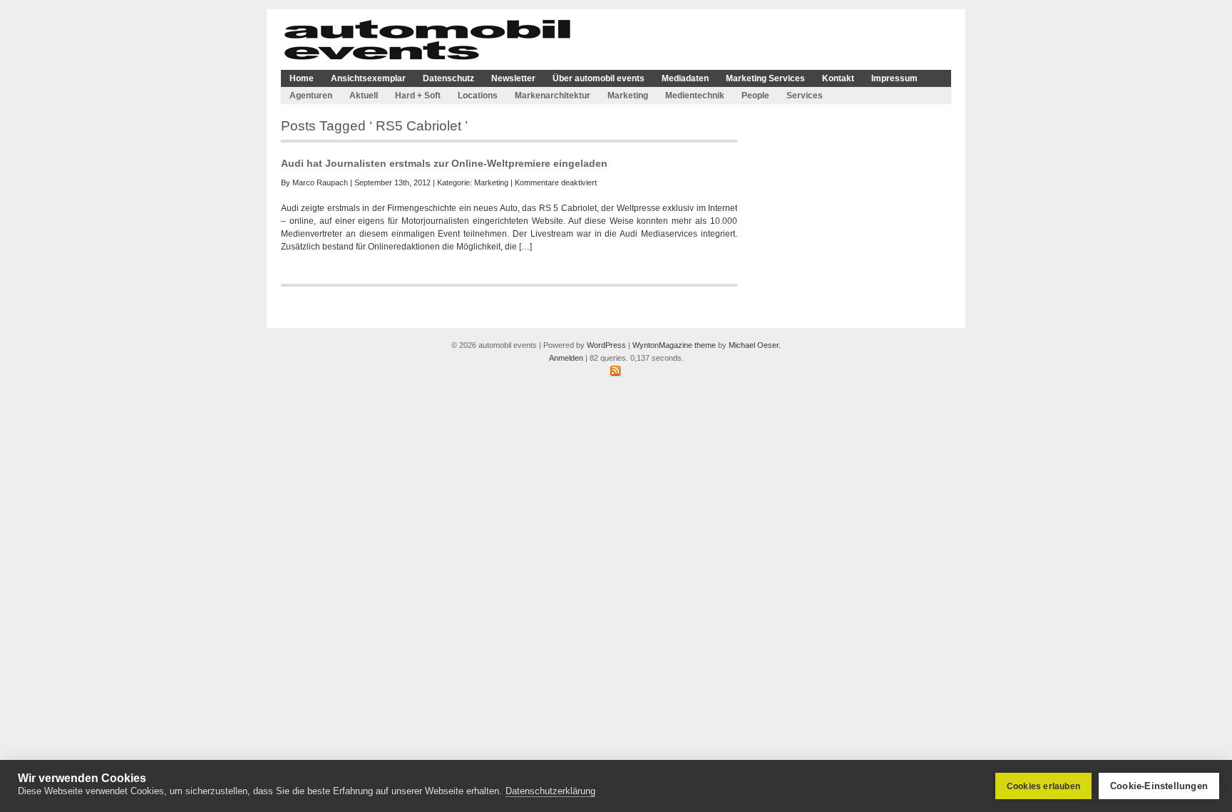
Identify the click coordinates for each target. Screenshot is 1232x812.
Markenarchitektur (552, 96)
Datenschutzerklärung (550, 791)
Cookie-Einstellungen (1159, 786)
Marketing (627, 96)
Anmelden (566, 358)
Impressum (894, 78)
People (755, 96)
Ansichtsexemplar (368, 78)
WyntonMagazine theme (674, 345)
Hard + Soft (418, 96)
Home (301, 78)
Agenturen (310, 96)
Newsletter (513, 78)
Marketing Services (765, 78)
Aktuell (363, 96)
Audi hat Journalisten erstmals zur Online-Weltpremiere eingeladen (444, 163)
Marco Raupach (320, 182)
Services (804, 96)
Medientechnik (694, 96)
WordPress (606, 345)
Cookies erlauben (1043, 786)
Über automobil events (599, 78)
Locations (478, 96)
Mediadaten (685, 78)
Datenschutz (448, 78)
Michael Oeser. (755, 345)
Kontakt (838, 78)
